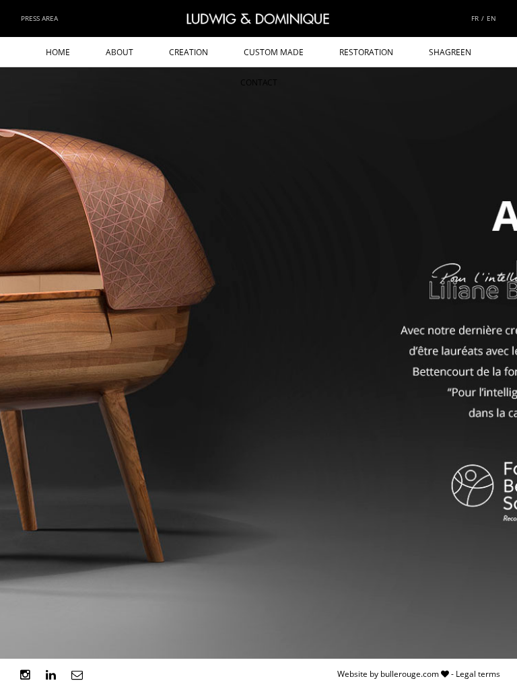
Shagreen (450, 52)
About (119, 52)
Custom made (274, 52)
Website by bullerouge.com (388, 674)
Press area (39, 18)
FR (475, 18)
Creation (188, 52)
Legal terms (478, 674)
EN (491, 18)
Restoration (366, 52)
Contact (258, 82)
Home (58, 52)
